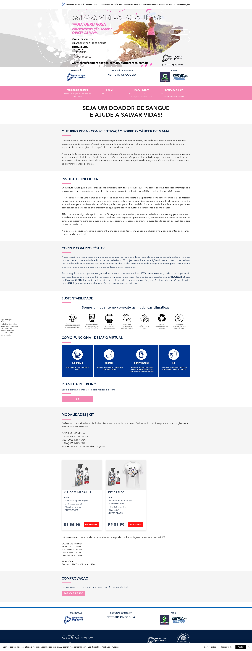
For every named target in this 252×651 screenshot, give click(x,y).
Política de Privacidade (111, 646)
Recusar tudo (226, 646)
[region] (77, 361)
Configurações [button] (210, 646)
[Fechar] (248, 647)
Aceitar (240, 646)
